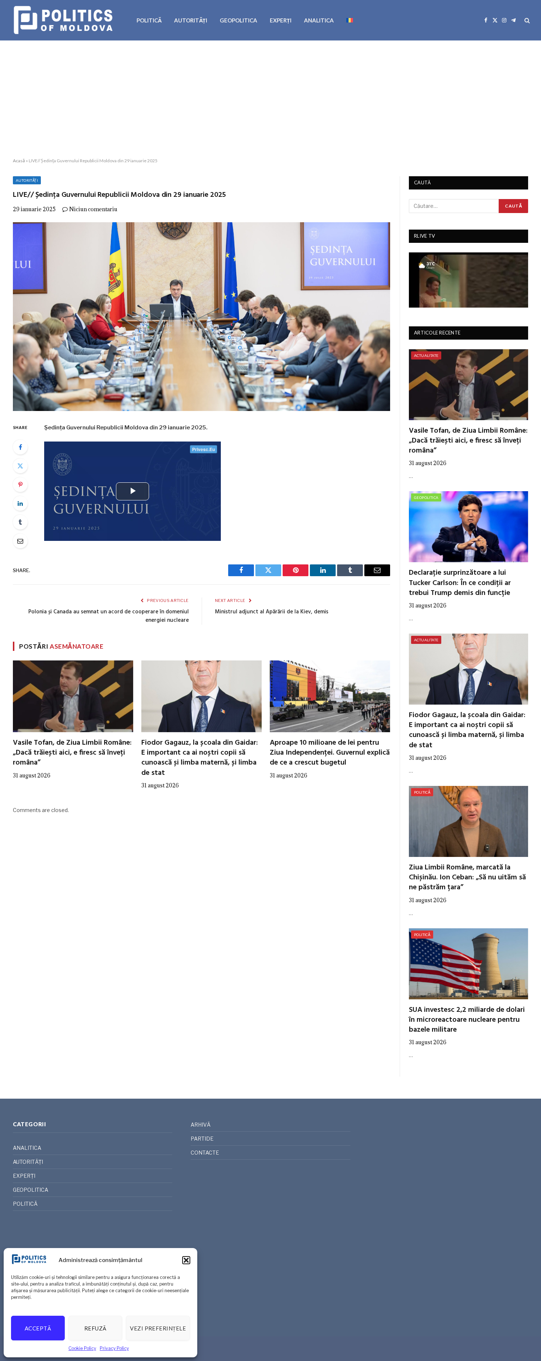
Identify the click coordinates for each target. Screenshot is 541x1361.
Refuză (95, 1328)
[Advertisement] (270, 99)
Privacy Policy (114, 1348)
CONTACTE (205, 1152)
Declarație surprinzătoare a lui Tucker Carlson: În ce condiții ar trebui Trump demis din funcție (460, 583)
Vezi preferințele (158, 1328)
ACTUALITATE (426, 355)
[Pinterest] (20, 484)
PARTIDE (202, 1138)
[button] (186, 1260)
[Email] (20, 541)
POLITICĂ (149, 20)
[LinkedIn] (20, 503)
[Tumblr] (20, 522)
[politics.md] (64, 20)
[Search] (526, 20)
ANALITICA (319, 20)
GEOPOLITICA (238, 20)
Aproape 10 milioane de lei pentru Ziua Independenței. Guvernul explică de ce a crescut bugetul (330, 753)
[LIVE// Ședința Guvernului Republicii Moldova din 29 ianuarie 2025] (201, 316)
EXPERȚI (280, 20)
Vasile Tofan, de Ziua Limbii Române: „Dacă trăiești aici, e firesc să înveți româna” (72, 753)
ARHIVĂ (201, 1124)
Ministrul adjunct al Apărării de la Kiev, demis (271, 611)
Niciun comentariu (93, 209)
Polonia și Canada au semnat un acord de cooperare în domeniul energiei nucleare (108, 616)
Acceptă (38, 1328)
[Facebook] (20, 447)
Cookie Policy (82, 1348)
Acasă (19, 160)
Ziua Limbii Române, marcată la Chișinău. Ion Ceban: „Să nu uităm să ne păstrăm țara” (467, 878)
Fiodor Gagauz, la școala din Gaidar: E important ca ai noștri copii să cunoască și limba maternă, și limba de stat (199, 758)
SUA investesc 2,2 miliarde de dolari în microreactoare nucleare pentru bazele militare (467, 1020)
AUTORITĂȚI (190, 20)
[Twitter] (20, 465)
